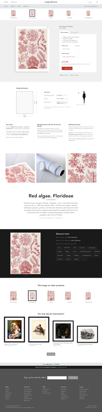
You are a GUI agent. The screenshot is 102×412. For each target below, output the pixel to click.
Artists (19, 6)
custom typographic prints (28, 407)
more (84, 259)
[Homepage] (51, 2)
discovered (60, 255)
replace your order (80, 138)
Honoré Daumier (32, 345)
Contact (7, 389)
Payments (7, 395)
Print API (90, 405)
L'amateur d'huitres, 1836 (35, 344)
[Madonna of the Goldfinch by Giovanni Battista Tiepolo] (14, 330)
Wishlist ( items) (46, 393)
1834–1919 (67, 247)
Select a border (65, 53)
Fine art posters (28, 389)
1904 (74, 247)
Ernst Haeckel (62, 28)
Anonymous (80, 345)
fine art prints (20, 137)
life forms (68, 259)
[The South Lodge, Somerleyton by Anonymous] (87, 334)
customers (54, 137)
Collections (26, 6)
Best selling (64, 389)
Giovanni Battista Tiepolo (10, 345)
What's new (27, 400)
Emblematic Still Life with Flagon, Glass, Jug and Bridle (63, 343)
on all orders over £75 (51, 367)
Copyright (81, 396)
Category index (64, 396)
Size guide (77, 45)
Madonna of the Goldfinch (11, 344)
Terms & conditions (84, 389)
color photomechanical (85, 251)
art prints (76, 42)
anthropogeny (91, 247)
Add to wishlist (65, 75)
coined (74, 251)
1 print (59, 247)
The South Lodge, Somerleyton (85, 344)
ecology (68, 255)
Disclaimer (82, 398)
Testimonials (8, 393)
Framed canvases (28, 395)
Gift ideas (44, 391)
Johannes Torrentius (57, 345)
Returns (7, 398)
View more (51, 354)
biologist (59, 251)
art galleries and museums (43, 133)
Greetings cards (28, 398)
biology (67, 251)
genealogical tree (86, 255)
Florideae (76, 255)
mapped (76, 259)
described (97, 251)
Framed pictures (28, 391)
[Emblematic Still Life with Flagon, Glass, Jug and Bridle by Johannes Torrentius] (63, 331)
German (96, 255)
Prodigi (95, 405)
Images (6, 2)
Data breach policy (84, 395)
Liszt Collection (76, 240)
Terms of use (82, 393)
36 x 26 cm (82, 247)
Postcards (26, 396)
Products (14, 2)
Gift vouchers (45, 389)
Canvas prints (27, 393)
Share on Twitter (74, 75)
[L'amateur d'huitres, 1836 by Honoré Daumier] (38, 330)
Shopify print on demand (91, 407)
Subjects (13, 6)
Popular (6, 6)
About (7, 391)
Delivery (71, 132)
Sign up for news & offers (35, 377)
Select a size (71, 45)
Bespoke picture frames (17, 407)
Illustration (59, 259)
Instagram (63, 398)
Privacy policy (82, 391)
